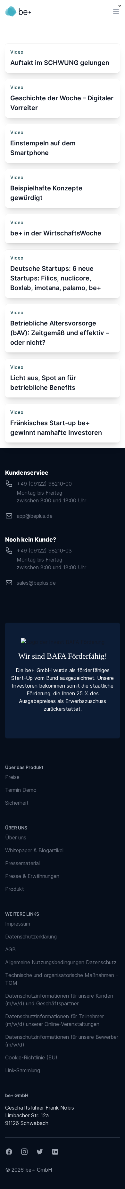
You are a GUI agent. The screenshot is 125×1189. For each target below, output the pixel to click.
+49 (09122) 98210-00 (44, 483)
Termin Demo (21, 790)
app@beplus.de (35, 516)
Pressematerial (22, 863)
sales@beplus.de (36, 583)
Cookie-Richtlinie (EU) (31, 1057)
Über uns (15, 837)
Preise (12, 777)
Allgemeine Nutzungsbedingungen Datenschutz (61, 962)
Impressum (17, 923)
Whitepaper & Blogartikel (34, 850)
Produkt (14, 889)
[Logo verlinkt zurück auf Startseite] (18, 11)
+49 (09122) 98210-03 (44, 550)
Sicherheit (17, 803)
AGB (10, 949)
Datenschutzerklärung (31, 936)
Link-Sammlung (22, 1070)
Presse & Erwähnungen (32, 876)
